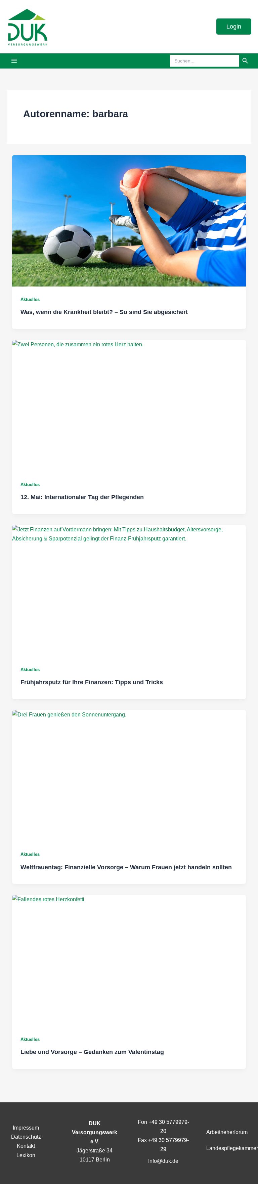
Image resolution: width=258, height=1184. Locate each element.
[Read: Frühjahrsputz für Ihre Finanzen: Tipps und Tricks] (129, 590)
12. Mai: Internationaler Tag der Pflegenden (82, 496)
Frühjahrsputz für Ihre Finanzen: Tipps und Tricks (91, 682)
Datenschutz (26, 1137)
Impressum (26, 1128)
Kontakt (26, 1146)
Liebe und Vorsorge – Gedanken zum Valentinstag (92, 1051)
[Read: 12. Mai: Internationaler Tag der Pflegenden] (129, 405)
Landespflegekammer (232, 1148)
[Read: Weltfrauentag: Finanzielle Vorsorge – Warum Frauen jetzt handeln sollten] (129, 775)
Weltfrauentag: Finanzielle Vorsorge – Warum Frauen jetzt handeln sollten (126, 867)
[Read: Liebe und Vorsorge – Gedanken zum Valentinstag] (129, 960)
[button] (233, 26)
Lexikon (25, 1155)
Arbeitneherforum (227, 1132)
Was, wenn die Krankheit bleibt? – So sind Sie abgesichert (104, 311)
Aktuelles (30, 299)
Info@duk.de (163, 1161)
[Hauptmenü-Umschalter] (14, 61)
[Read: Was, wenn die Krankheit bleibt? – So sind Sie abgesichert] (129, 221)
